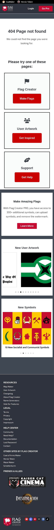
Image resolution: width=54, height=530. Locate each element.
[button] (15, 292)
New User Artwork (27, 247)
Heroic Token (27, 2)
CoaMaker (10, 2)
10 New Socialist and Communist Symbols (27, 347)
